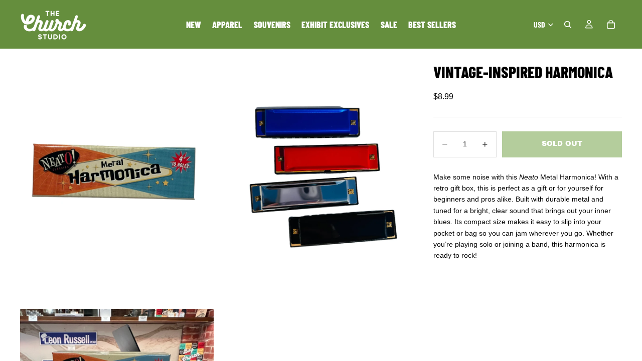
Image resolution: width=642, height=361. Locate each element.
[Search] (568, 25)
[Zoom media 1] (117, 178)
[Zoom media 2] (312, 178)
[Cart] (611, 25)
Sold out (562, 143)
